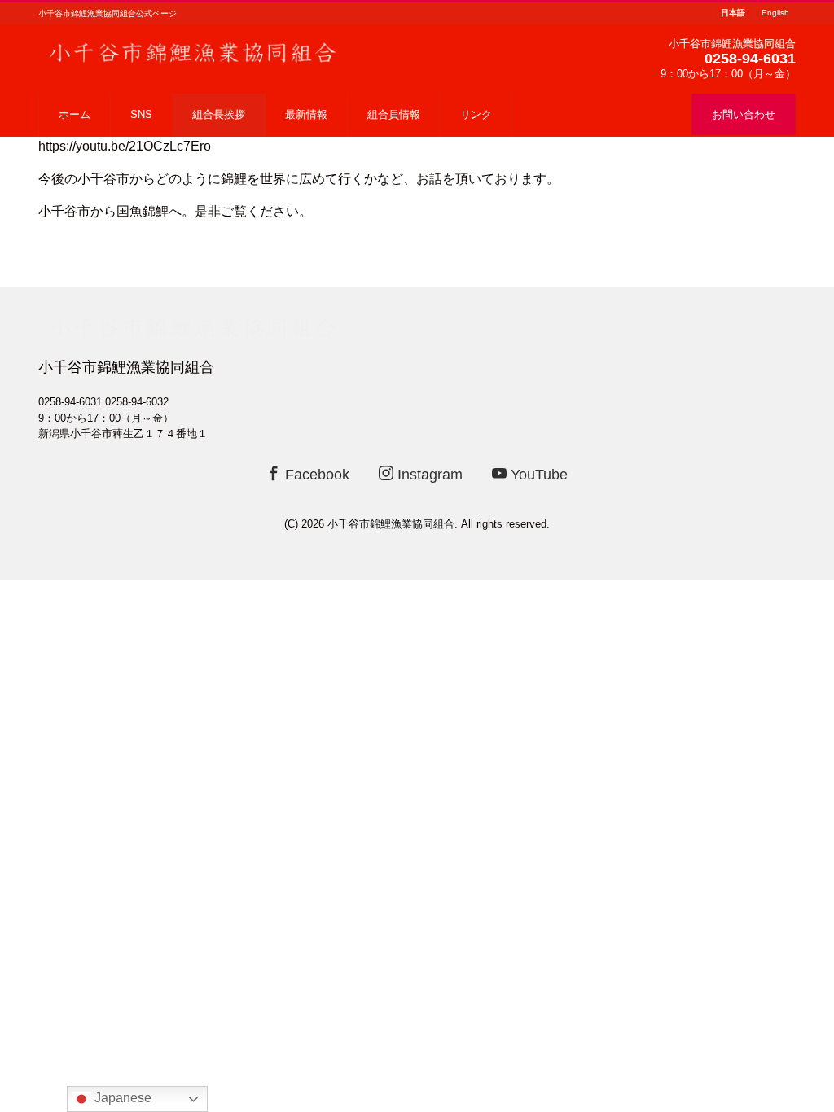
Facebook (315, 474)
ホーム (74, 114)
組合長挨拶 (218, 114)
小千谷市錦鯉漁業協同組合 (390, 524)
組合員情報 (393, 114)
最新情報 (306, 114)
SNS (141, 114)
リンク (476, 114)
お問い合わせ (743, 114)
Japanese (121, 1098)
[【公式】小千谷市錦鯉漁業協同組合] (192, 52)
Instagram (428, 474)
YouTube (537, 474)
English (775, 13)
